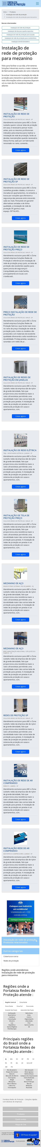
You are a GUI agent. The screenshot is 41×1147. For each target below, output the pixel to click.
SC (33, 1059)
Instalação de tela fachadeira (21, 42)
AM (6, 1067)
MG (11, 1059)
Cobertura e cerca (10, 956)
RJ (5, 1059)
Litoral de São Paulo (27, 1010)
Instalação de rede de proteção (20, 28)
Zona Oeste (9, 1006)
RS (6, 1063)
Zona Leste (29, 1006)
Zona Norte (23, 1002)
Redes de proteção (11, 961)
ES (17, 1059)
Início (21, 1109)
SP (22, 1059)
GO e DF (29, 1063)
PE (11, 1063)
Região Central (10, 1002)
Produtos (21, 1114)
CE (22, 1063)
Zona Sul (19, 1006)
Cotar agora (20, 150)
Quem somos (20, 1119)
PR (28, 1059)
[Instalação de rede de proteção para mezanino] (20, 105)
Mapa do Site (20, 1124)
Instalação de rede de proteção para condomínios (20, 38)
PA (12, 1067)
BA (17, 1063)
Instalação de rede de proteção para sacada (20, 35)
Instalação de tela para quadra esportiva (20, 31)
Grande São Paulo (11, 1010)
